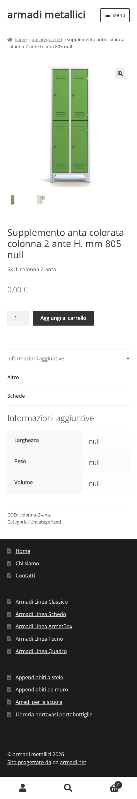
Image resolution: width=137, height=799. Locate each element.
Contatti (25, 575)
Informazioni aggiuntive (35, 358)
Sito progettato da (29, 762)
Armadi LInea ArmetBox (44, 626)
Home (21, 39)
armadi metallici (46, 14)
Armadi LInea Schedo (41, 614)
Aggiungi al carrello (63, 317)
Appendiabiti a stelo (39, 677)
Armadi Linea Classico (42, 601)
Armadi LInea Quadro (41, 651)
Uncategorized (47, 39)
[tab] (68, 359)
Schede (16, 395)
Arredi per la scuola (39, 701)
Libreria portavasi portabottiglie (54, 714)
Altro (13, 377)
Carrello (105, 783)
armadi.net (73, 762)
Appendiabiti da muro (42, 689)
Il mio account (23, 788)
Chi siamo (27, 563)
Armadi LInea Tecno (39, 638)
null (94, 441)
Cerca (68, 788)
